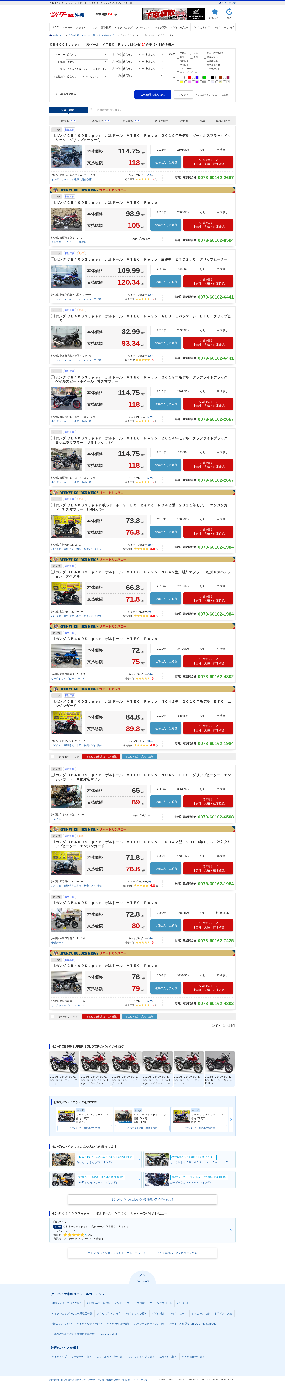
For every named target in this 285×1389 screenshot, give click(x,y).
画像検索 (106, 27)
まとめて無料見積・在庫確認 (101, 756)
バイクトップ (59, 1356)
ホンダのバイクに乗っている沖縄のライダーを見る (142, 1199)
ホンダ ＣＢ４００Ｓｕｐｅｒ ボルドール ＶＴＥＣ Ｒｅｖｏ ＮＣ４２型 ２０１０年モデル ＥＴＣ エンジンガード (143, 704)
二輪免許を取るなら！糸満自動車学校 (73, 1334)
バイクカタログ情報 (118, 1323)
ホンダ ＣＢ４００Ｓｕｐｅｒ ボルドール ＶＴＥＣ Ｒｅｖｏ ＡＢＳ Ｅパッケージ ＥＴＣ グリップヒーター (143, 318)
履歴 (229, 17)
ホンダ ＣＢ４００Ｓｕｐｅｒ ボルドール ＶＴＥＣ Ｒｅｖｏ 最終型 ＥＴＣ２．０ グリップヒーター (141, 259)
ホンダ (56, 129)
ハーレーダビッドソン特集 (149, 1323)
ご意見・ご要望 (96, 1380)
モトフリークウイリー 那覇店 (68, 242)
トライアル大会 (223, 1313)
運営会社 (127, 1380)
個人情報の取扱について (73, 1380)
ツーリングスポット (160, 1303)
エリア (94, 27)
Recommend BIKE (109, 1334)
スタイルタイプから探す (110, 1356)
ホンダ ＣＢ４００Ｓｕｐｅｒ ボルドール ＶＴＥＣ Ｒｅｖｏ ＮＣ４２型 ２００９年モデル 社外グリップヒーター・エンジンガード (143, 844)
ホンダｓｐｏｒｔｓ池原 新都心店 (71, 179)
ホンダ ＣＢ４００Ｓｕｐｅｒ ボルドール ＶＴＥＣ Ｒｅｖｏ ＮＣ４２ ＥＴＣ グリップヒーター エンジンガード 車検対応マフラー (143, 777)
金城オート (57, 942)
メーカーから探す (82, 1356)
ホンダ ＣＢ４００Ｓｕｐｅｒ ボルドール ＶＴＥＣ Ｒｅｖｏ (106, 202)
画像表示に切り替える (109, 109)
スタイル (81, 27)
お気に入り (215, 17)
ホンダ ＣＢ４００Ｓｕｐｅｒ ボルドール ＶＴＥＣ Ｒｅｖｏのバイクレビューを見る (142, 1252)
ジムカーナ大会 (201, 1313)
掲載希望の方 (113, 1380)
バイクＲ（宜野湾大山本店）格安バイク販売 (76, 549)
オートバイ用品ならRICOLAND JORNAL (192, 1323)
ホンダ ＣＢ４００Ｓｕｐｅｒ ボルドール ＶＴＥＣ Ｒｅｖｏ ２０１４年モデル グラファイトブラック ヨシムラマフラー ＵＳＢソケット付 (143, 440)
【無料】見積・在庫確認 (209, 162)
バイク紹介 (158, 1313)
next (231, 1119)
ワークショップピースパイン (67, 678)
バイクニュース (178, 1313)
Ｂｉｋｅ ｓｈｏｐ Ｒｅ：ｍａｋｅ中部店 (76, 299)
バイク (55, 27)
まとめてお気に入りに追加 (139, 756)
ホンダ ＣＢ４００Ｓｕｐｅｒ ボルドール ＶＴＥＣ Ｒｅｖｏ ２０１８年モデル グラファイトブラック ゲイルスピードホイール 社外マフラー (143, 379)
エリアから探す (168, 1356)
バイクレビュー (180, 27)
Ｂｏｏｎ (56, 819)
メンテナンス (143, 27)
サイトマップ (229, 3)
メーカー (67, 27)
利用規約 (54, 1380)
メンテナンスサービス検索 (129, 1303)
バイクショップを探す (142, 1356)
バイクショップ (123, 27)
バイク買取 (161, 27)
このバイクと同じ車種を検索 (85, 1128)
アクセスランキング (108, 1313)
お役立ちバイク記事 (98, 1303)
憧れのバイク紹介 (62, 1323)
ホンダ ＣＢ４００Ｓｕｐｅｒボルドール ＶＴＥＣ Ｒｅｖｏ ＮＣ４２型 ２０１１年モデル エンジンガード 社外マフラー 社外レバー (143, 507)
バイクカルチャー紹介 (89, 1323)
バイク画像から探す (193, 1356)
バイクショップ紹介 (135, 1313)
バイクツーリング (223, 27)
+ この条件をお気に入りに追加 (212, 94)
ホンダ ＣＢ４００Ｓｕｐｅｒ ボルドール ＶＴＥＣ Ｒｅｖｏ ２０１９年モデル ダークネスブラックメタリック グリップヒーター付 (143, 138)
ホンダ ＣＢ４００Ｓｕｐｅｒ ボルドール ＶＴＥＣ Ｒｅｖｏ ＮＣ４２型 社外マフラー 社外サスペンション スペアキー (143, 574)
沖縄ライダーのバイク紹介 (67, 1303)
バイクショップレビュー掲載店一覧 (72, 1313)
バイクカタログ (201, 27)
